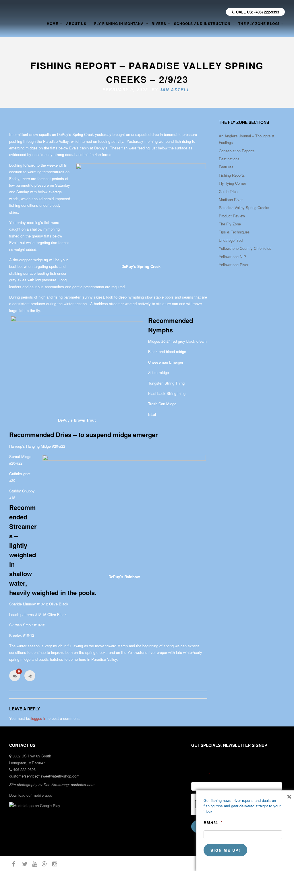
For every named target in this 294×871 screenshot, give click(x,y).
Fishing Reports (232, 175)
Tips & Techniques (234, 232)
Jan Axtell (175, 89)
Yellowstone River (233, 264)
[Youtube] (32, 864)
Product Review (232, 216)
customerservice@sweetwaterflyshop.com (44, 776)
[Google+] (42, 864)
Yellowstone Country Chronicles (245, 248)
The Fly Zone (230, 224)
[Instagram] (52, 864)
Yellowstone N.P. (233, 256)
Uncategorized (231, 240)
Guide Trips (228, 191)
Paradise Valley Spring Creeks (244, 207)
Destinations (229, 158)
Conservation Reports (237, 150)
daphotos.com (82, 784)
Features (226, 166)
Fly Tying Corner (232, 183)
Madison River (231, 199)
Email (200, 774)
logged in (38, 718)
